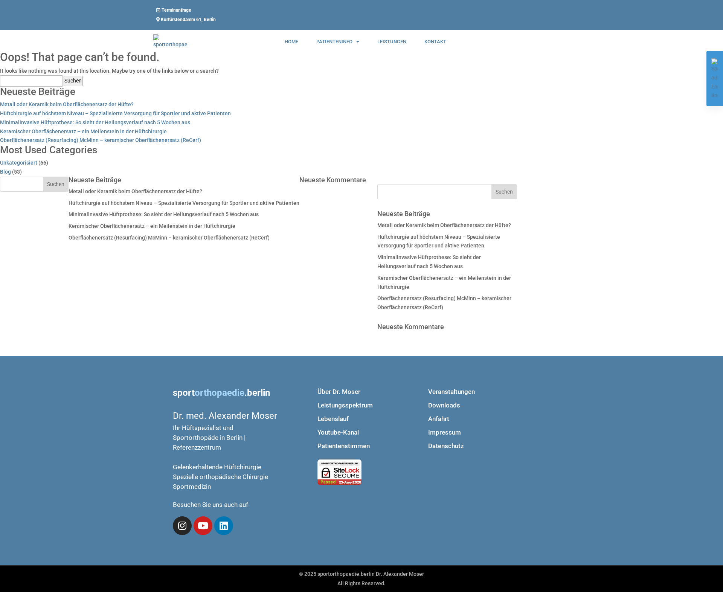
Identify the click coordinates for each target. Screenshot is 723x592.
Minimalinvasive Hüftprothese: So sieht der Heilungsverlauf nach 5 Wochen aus (95, 122)
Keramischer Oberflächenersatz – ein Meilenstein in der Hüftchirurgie (83, 131)
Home (291, 41)
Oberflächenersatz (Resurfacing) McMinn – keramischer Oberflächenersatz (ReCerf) (100, 140)
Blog (5, 172)
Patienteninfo (334, 41)
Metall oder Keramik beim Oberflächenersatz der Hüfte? (67, 104)
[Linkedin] (223, 525)
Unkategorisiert (18, 163)
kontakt (435, 41)
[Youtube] (203, 525)
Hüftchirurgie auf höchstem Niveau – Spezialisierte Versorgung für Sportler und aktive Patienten (115, 113)
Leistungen (391, 41)
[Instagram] (182, 525)
